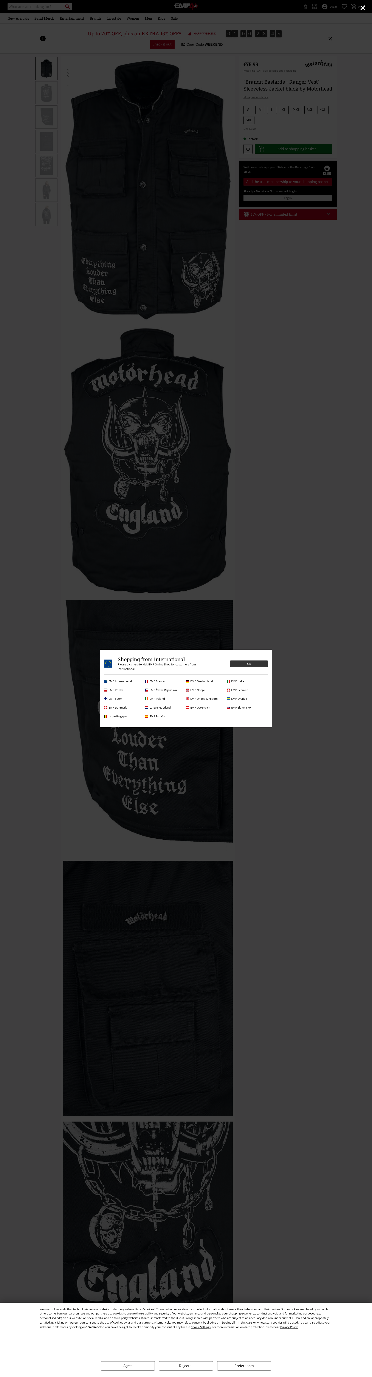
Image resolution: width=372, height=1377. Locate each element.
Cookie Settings (201, 1327)
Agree (128, 1366)
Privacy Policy (289, 1327)
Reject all (186, 1366)
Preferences (244, 1365)
